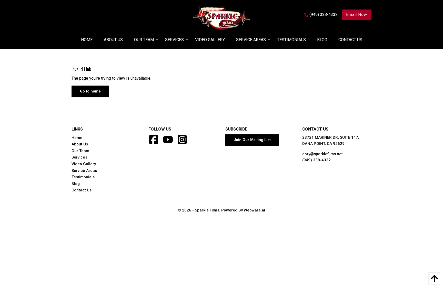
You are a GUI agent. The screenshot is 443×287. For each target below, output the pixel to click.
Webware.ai (254, 210)
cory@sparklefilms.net (322, 154)
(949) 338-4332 (316, 160)
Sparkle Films (207, 210)
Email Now (356, 14)
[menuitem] (86, 40)
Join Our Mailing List (252, 140)
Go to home (90, 91)
